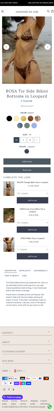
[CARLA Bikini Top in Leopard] (8, 248)
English (5, 371)
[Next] (48, 47)
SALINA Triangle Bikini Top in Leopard (32, 182)
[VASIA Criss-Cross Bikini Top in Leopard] (8, 220)
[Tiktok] (13, 390)
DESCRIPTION (10, 271)
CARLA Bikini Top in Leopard (32, 238)
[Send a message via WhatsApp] (50, 407)
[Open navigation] (7, 11)
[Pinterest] (9, 390)
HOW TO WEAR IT (12, 276)
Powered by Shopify (37, 407)
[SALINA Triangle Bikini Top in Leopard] (8, 192)
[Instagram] (4, 390)
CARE (24, 276)
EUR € (19, 371)
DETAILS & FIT (25, 271)
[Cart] (52, 11)
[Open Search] (48, 11)
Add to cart (32, 200)
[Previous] (6, 47)
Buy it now (27, 170)
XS (16, 140)
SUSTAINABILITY (41, 271)
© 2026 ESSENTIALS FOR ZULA (15, 407)
